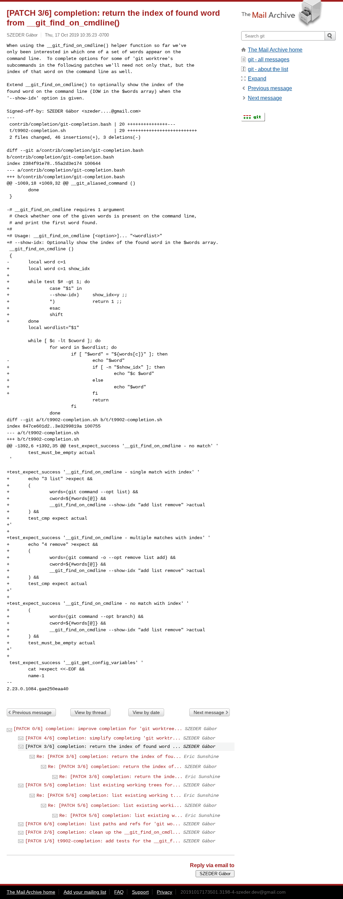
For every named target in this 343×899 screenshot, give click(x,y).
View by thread (90, 712)
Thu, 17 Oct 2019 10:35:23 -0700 (77, 35)
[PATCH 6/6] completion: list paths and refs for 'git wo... (103, 824)
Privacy (164, 892)
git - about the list (268, 69)
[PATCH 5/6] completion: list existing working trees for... (103, 785)
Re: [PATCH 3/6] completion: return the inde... (121, 776)
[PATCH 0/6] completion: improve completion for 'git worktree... (97, 728)
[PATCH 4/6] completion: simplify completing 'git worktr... (103, 738)
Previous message (32, 712)
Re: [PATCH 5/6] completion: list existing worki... (115, 805)
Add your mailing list (85, 892)
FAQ (119, 892)
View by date (146, 712)
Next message (209, 712)
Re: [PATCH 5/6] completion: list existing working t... (109, 795)
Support (140, 892)
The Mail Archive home (275, 50)
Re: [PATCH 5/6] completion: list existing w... (121, 815)
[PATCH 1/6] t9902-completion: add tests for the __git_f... (103, 841)
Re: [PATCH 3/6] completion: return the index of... (115, 766)
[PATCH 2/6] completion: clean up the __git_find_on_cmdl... (103, 832)
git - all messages (268, 59)
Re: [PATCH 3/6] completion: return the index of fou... (109, 756)
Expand (257, 78)
